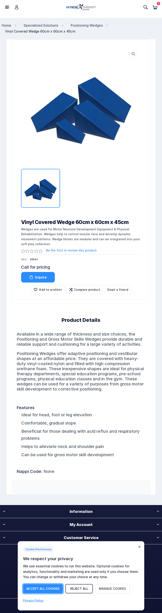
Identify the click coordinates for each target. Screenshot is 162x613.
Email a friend (117, 289)
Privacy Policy (33, 600)
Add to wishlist (50, 289)
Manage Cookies (112, 588)
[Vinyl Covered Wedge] (81, 106)
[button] (133, 54)
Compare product (87, 289)
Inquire (41, 277)
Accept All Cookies (42, 588)
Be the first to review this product (71, 250)
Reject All (79, 588)
